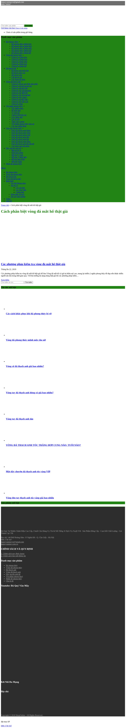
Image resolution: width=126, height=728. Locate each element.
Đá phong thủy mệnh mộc (21, 48)
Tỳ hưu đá (15, 113)
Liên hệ (9, 201)
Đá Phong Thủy (12, 42)
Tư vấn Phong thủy (18, 183)
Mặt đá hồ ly (16, 150)
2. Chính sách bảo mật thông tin (13, 556)
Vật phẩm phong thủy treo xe (22, 124)
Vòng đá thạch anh (13, 82)
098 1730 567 (6, 726)
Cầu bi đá (9, 581)
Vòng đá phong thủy (14, 55)
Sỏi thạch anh (16, 75)
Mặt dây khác (16, 162)
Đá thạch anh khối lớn (20, 71)
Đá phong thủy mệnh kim (21, 44)
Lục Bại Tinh (21, 190)
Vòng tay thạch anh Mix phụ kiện (24, 84)
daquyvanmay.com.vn (9, 544)
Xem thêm (5, 280)
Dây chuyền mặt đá (13, 148)
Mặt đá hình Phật (18, 159)
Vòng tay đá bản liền (19, 88)
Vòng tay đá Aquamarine (21, 91)
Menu (3, 168)
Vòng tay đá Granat (19, 97)
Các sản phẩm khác (19, 126)
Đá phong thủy (12, 172)
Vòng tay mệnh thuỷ (19, 59)
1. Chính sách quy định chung (12, 554)
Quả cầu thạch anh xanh (20, 135)
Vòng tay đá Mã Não (19, 99)
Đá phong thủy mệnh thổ (21, 53)
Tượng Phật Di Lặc (19, 115)
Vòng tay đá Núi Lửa (19, 102)
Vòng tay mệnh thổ (18, 66)
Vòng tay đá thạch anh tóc (21, 86)
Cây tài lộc (15, 119)
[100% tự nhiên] (19, 23)
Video (8, 199)
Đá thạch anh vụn (18, 73)
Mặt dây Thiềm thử (18, 157)
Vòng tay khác (17, 104)
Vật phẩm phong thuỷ (14, 576)
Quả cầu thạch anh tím (20, 139)
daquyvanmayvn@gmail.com (12, 542)
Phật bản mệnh (17, 153)
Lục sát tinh (20, 188)
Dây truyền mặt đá (13, 574)
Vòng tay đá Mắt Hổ (19, 93)
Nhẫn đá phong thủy (14, 164)
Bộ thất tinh (16, 110)
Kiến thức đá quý (17, 194)
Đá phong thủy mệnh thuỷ (21, 46)
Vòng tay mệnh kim (19, 57)
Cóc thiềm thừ (17, 117)
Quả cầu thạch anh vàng (20, 133)
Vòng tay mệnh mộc (19, 62)
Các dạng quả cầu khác (20, 146)
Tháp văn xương (17, 122)
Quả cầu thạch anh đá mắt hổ (22, 144)
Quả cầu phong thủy (14, 128)
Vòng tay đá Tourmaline (20, 95)
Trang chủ (5, 205)
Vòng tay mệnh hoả (19, 64)
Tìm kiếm (28, 26)
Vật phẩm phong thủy (14, 106)
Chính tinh (20, 192)
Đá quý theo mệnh (18, 197)
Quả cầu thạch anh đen (20, 137)
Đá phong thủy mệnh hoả (21, 51)
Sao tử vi (14, 185)
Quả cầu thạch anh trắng (20, 142)
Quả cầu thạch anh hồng (20, 130)
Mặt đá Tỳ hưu (17, 155)
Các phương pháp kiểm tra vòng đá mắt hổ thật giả (33, 264)
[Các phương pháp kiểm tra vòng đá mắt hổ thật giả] (19, 259)
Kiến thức (10, 181)
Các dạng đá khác (18, 79)
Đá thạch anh (11, 68)
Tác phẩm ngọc (17, 108)
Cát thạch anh (16, 77)
